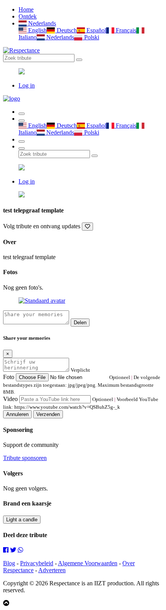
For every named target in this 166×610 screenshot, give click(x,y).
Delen (80, 322)
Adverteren (52, 570)
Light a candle (21, 519)
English (37, 30)
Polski (91, 37)
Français (125, 30)
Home (26, 9)
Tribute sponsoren (25, 458)
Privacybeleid (36, 563)
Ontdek (28, 16)
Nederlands (41, 23)
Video (10, 399)
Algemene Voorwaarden (87, 563)
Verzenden (48, 414)
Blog (9, 563)
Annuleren (17, 414)
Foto (8, 377)
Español (95, 30)
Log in (27, 85)
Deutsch (65, 30)
